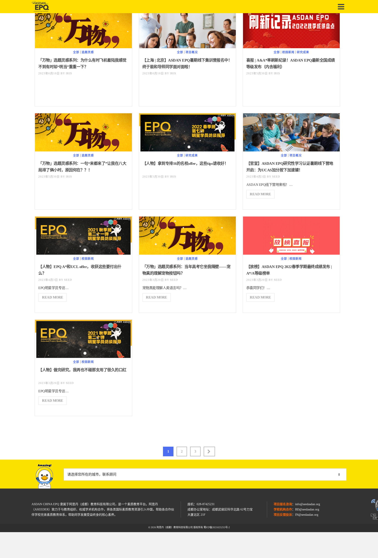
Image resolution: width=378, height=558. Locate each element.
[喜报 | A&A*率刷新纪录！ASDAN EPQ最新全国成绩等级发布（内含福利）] (291, 30)
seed (276, 176)
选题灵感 (88, 52)
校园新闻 (288, 52)
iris (69, 73)
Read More (260, 194)
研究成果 (303, 52)
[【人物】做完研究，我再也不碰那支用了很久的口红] (83, 341)
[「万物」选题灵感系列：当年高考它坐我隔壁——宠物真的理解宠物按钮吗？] (187, 237)
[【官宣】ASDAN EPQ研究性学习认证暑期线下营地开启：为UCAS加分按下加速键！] (291, 145)
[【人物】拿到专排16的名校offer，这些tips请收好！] (187, 134)
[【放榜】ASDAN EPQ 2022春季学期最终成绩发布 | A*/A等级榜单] (291, 244)
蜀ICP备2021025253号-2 (217, 527)
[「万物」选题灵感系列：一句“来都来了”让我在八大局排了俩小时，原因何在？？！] (83, 134)
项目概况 (192, 52)
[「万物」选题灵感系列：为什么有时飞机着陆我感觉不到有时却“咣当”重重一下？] (83, 30)
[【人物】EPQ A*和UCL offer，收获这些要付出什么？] (83, 238)
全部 (76, 52)
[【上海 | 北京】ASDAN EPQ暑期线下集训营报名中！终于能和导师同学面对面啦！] (187, 42)
